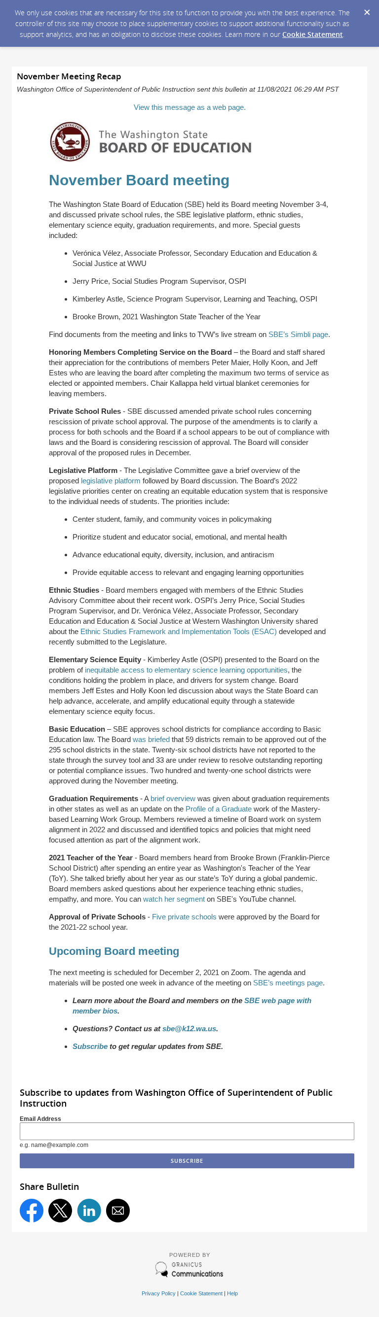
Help (232, 1293)
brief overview (173, 798)
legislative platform (111, 480)
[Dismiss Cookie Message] (366, 9)
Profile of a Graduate (219, 809)
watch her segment (174, 899)
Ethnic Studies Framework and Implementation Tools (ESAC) (178, 631)
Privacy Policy (159, 1293)
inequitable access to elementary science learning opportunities (186, 670)
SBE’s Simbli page (298, 334)
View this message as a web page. (190, 107)
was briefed (151, 739)
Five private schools (184, 916)
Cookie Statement (312, 34)
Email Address (40, 1118)
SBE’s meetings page (288, 983)
